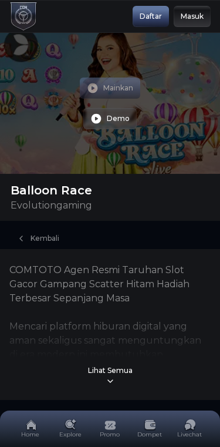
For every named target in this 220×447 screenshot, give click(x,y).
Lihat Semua (110, 370)
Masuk (192, 16)
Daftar (151, 16)
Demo (118, 118)
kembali (45, 238)
